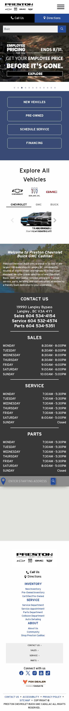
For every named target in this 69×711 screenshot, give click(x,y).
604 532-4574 (42, 294)
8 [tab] (40, 61)
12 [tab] (55, 61)
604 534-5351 (40, 299)
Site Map (25, 673)
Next (64, 45)
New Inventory (33, 562)
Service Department (33, 578)
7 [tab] (36, 61)
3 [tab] (22, 61)
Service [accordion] (34, 629)
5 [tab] (29, 61)
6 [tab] (33, 61)
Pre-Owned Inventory (33, 565)
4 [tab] (25, 61)
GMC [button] (39, 177)
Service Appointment (33, 582)
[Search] (62, 29)
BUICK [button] (54, 177)
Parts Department (33, 585)
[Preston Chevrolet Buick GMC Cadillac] (19, 6)
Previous (4, 45)
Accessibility (31, 670)
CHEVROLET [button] (19, 177)
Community (33, 605)
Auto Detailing (33, 592)
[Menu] (60, 7)
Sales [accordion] (34, 623)
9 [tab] (44, 61)
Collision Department (33, 589)
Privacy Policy (52, 670)
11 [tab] (51, 61)
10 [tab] (47, 61)
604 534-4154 (40, 289)
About (33, 596)
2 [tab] (18, 61)
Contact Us (12, 670)
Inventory (33, 557)
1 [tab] (14, 61)
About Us (33, 601)
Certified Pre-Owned (33, 569)
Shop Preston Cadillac (33, 608)
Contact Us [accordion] (34, 618)
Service (33, 573)
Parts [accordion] (34, 634)
